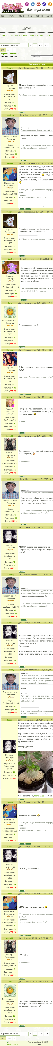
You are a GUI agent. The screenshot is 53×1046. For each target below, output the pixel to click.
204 (46, 45)
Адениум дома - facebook (44, 4)
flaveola (9, 350)
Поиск (47, 35)
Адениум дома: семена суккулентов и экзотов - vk (33, 4)
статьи (21, 16)
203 (40, 45)
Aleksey (10, 115)
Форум (4, 54)
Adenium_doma (27, 4)
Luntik (11, 259)
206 (9, 50)
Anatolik (9, 436)
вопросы (39, 16)
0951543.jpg (39, 796)
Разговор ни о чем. (9, 56)
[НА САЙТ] (19, 11)
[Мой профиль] (2, 16)
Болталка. (13, 54)
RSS (1, 38)
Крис (10, 303)
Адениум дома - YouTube (38, 4)
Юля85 (10, 163)
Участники (22, 35)
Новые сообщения (9, 35)
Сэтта (9, 527)
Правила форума (36, 35)
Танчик (10, 68)
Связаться (12, 16)
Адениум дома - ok (50, 4)
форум (49, 16)
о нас (30, 16)
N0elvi (9, 397)
